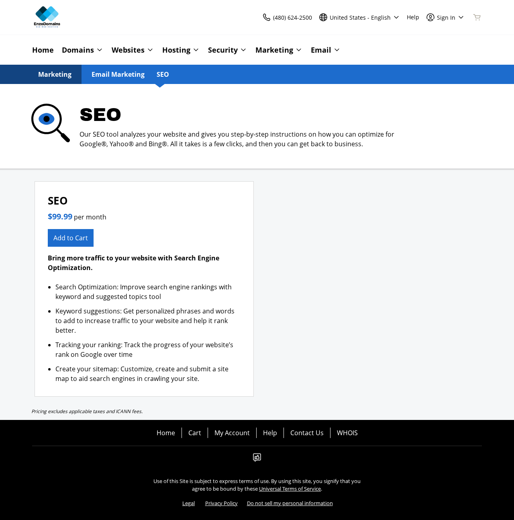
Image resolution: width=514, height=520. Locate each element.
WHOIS (347, 432)
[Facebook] (257, 459)
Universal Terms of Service (290, 488)
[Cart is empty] (477, 17)
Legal (188, 503)
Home (166, 432)
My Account (232, 432)
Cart (194, 432)
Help (270, 432)
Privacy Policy (221, 503)
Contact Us (307, 432)
